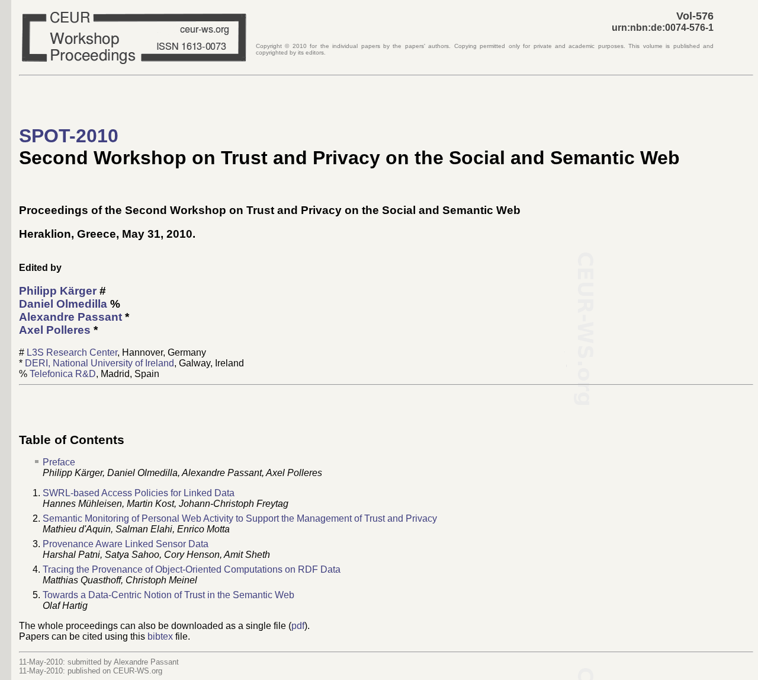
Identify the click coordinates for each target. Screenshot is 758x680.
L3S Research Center (72, 352)
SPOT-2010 (68, 135)
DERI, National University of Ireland (99, 363)
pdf (297, 626)
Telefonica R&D (63, 374)
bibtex (160, 636)
